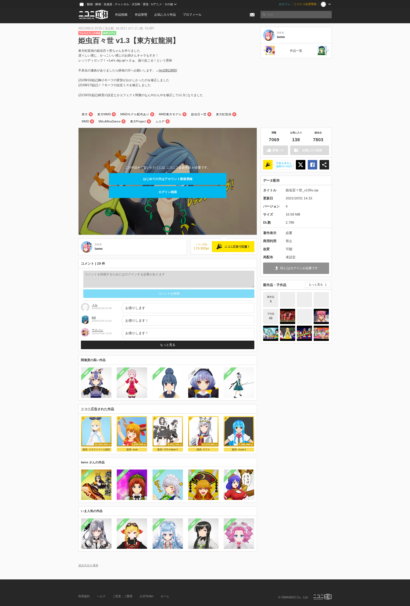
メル (95, 305)
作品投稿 (121, 14)
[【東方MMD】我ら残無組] (321, 333)
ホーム (165, 596)
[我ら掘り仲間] (304, 316)
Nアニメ (156, 4)
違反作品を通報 (88, 565)
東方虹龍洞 (223, 114)
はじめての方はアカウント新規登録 (167, 179)
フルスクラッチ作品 (89, 33)
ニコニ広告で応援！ (237, 246)
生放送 (108, 4)
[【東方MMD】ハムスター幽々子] (321, 316)
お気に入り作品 (165, 14)
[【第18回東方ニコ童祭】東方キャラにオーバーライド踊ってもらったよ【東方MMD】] (287, 316)
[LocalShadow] (287, 299)
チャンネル (122, 4)
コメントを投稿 (169, 293)
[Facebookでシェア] (312, 164)
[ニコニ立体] (322, 597)
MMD (85, 121)
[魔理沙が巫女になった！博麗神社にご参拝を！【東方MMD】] (287, 333)
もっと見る (167, 345)
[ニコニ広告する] (268, 164)
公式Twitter (147, 596)
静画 (98, 4)
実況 (146, 4)
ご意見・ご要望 (122, 596)
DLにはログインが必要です (299, 268)
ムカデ (160, 121)
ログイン (284, 4)
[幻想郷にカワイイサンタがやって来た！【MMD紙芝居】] (304, 333)
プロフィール (192, 14)
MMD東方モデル (170, 114)
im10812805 (167, 70)
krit (94, 317)
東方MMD (104, 114)
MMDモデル (109, 33)
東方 (85, 114)
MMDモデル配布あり (134, 114)
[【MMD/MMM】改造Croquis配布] (321, 299)
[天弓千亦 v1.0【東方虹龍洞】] (269, 51)
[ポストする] (300, 164)
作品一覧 (296, 50)
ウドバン (97, 330)
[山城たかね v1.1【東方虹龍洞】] (323, 51)
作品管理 (141, 14)
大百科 (136, 4)
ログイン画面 (167, 192)
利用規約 (84, 596)
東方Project (138, 121)
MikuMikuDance (109, 121)
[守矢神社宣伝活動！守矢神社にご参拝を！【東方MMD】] (270, 333)
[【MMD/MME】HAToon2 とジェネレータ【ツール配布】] (304, 299)
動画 (90, 4)
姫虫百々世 (198, 114)
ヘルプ (101, 596)
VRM (193, 372)
